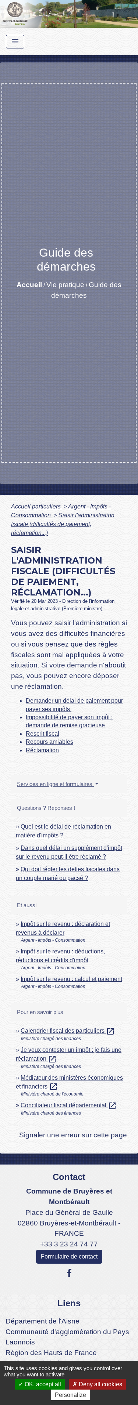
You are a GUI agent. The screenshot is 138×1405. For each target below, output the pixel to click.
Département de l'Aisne (42, 1321)
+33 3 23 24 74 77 (69, 1244)
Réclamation (42, 750)
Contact (69, 1177)
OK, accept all (42, 1384)
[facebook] (69, 1273)
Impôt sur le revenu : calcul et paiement (71, 979)
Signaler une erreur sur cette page (73, 1135)
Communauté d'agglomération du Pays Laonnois (67, 1337)
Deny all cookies (99, 1384)
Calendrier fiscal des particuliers (68, 1031)
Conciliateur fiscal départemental (69, 1105)
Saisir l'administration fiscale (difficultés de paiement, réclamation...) (62, 524)
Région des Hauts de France (51, 1353)
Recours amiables (49, 742)
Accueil (29, 285)
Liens (69, 1303)
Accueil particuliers (36, 506)
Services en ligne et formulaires (55, 784)
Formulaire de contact (69, 1256)
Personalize (70, 1395)
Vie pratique (65, 285)
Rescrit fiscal (42, 734)
